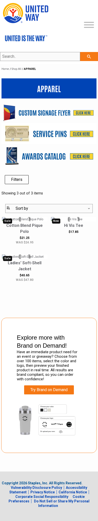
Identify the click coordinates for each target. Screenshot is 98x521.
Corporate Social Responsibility (41, 497)
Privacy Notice (42, 492)
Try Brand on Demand (49, 389)
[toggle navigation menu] (89, 25)
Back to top (78, 516)
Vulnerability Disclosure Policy (36, 488)
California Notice (73, 492)
